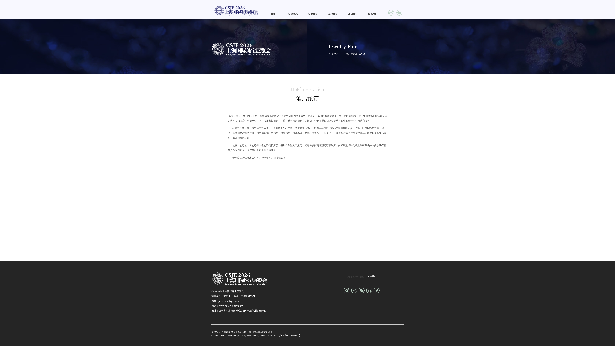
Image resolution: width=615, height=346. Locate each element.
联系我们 (373, 14)
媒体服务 (353, 14)
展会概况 (293, 14)
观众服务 (333, 14)
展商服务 (313, 14)
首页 (273, 14)
